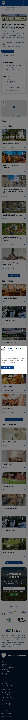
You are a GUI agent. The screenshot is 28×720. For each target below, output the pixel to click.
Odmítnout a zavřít (7, 370)
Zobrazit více (19, 367)
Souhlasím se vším (8, 367)
